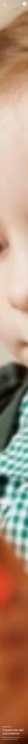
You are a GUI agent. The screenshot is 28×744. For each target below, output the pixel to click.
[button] (25, 4)
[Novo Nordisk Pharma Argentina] (5, 4)
